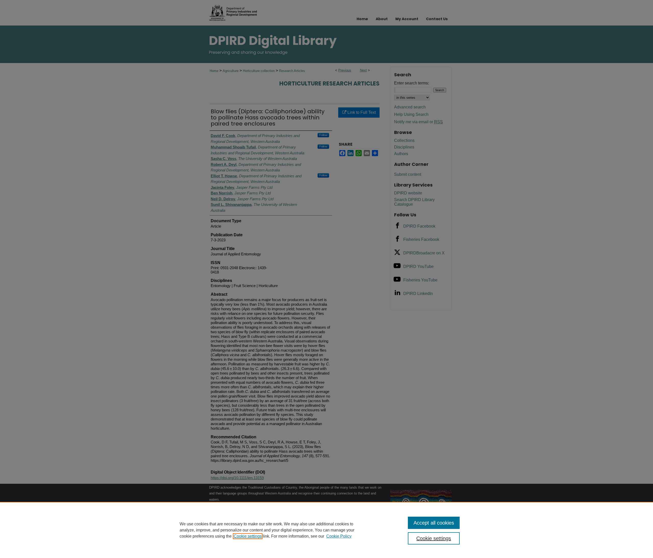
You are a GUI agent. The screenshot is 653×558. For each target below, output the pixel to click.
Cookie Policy (338, 536)
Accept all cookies (433, 523)
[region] (326, 530)
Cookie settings (248, 536)
